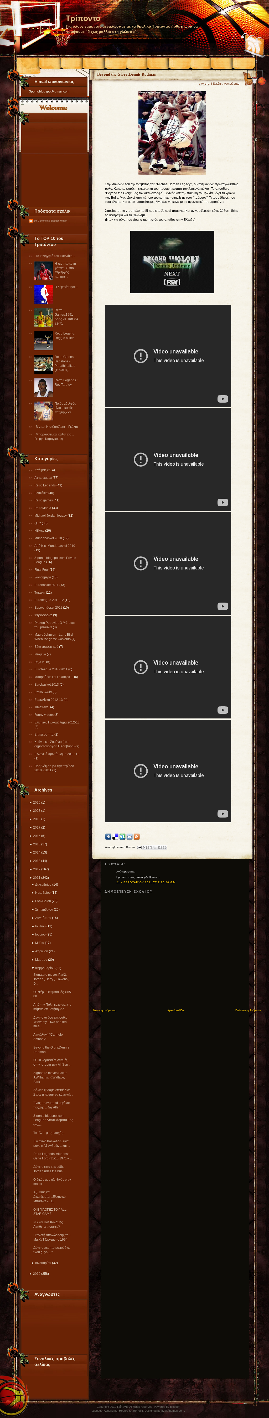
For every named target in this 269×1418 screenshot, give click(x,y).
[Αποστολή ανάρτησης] (139, 847)
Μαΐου (39, 943)
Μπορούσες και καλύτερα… (54, 677)
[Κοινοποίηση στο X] (154, 847)
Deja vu (40, 662)
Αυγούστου (43, 918)
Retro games (44, 500)
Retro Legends (45, 485)
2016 (36, 836)
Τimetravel (42, 707)
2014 (36, 852)
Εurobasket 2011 (46, 585)
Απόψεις (40, 470)
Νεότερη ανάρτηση (104, 1010)
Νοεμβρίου (43, 893)
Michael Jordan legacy (51, 515)
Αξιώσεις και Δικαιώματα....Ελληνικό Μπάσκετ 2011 (49, 1196)
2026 (36, 802)
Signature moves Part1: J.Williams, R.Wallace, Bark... (50, 1077)
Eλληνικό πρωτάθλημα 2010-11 (56, 754)
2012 (36, 869)
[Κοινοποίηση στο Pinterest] (164, 847)
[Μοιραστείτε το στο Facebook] (159, 847)
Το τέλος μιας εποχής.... (49, 1133)
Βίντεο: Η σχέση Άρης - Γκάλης (57, 427)
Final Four (42, 570)
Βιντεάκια (41, 493)
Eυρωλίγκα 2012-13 (49, 700)
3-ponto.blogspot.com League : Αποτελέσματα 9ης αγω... (53, 1120)
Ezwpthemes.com (172, 1410)
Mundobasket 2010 (48, 538)
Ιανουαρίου (43, 1263)
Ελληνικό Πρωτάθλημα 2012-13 (57, 722)
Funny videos (44, 715)
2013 (36, 861)
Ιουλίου (40, 926)
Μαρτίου (41, 960)
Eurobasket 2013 (47, 684)
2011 (36, 878)
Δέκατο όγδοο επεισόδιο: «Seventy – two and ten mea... (50, 1022)
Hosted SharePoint (131, 1410)
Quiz (38, 523)
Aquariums (110, 1410)
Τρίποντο (83, 18)
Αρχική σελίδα (175, 1010)
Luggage (96, 1410)
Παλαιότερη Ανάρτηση (248, 1010)
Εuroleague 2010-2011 (51, 669)
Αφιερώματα (43, 478)
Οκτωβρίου (43, 901)
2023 (36, 811)
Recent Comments (39, 220)
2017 (36, 827)
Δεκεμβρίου (43, 884)
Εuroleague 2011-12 (49, 600)
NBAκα (39, 530)
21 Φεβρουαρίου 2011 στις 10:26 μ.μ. (146, 882)
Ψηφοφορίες (43, 615)
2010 (36, 1274)
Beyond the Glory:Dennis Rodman (126, 74)
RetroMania (43, 508)
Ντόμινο (40, 654)
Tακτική (40, 592)
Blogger (175, 1406)
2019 (36, 819)
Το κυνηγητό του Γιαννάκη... (55, 256)
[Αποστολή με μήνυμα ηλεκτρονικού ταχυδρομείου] (144, 847)
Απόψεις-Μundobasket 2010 (54, 546)
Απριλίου (41, 951)
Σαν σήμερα (43, 577)
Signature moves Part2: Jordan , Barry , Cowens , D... (51, 979)
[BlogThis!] (149, 847)
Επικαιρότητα (44, 734)
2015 (36, 844)
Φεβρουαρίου (45, 968)
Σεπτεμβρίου (44, 909)
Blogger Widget (59, 220)
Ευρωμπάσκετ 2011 (48, 607)
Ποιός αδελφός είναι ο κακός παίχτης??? (65, 408)
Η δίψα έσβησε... (66, 287)
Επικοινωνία (43, 692)
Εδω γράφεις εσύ (46, 647)
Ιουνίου (40, 934)
